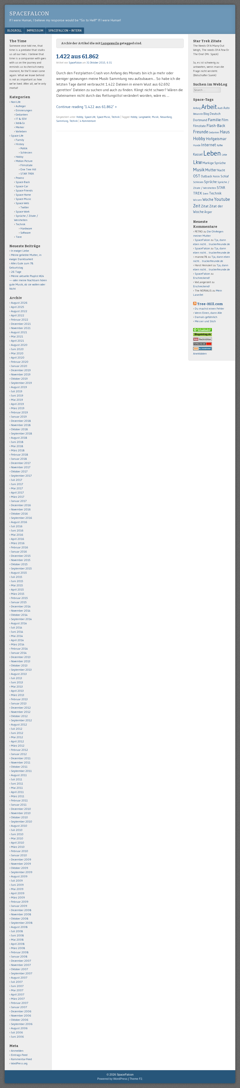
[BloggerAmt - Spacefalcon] (202, 349)
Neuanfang (166, 117)
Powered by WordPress (112, 1079)
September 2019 (21, 383)
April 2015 (17, 589)
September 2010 (21, 821)
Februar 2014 (19, 648)
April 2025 (17, 307)
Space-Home (23, 194)
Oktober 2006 (19, 1019)
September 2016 (21, 518)
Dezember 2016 (21, 505)
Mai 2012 (17, 737)
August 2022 (19, 311)
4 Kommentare (88, 121)
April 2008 (18, 944)
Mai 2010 (17, 838)
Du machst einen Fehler (209, 308)
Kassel (197, 154)
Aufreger (21, 106)
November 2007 (21, 965)
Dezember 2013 (20, 657)
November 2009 (21, 863)
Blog (206, 114)
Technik (116, 117)
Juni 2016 (17, 530)
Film (224, 120)
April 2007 (17, 994)
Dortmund (200, 120)
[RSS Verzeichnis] (202, 340)
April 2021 (17, 340)
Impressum (35, 30)
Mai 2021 (17, 336)
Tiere (19, 237)
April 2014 (17, 640)
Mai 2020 (17, 353)
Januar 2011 (18, 804)
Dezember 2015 (21, 555)
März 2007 (18, 998)
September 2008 (22, 922)
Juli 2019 (16, 391)
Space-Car (22, 186)
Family (20, 140)
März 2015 (17, 593)
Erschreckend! (201, 278)
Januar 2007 (19, 1007)
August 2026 (19, 302)
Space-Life (90, 117)
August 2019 (19, 387)
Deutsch (215, 114)
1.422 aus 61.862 (77, 56)
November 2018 (21, 425)
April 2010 (17, 842)
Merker (20, 127)
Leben (212, 153)
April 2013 (17, 690)
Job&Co (20, 123)
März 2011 (17, 796)
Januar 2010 (19, 855)
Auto (226, 108)
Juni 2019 (17, 395)
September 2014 (21, 619)
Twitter (24, 207)
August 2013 (19, 674)
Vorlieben (21, 131)
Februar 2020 (19, 361)
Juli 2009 (17, 880)
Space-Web (22, 203)
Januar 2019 (19, 416)
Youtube (222, 199)
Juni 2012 (17, 733)
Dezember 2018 (21, 420)
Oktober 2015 (19, 564)
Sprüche (210, 181)
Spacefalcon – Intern (65, 30)
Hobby (79, 117)
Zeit (196, 206)
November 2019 (20, 374)
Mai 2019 (17, 399)
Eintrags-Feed (19, 1055)
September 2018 (21, 433)
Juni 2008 (17, 935)
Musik (155, 117)
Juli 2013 (16, 678)
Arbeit (209, 107)
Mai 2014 (17, 636)
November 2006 (21, 1015)
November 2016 (21, 509)
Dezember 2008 (21, 910)
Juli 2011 (16, 779)
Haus (225, 132)
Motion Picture (24, 161)
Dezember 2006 (21, 1011)
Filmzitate (26, 165)
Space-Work (23, 211)
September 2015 (21, 568)
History (20, 144)
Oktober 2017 (19, 471)
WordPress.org (19, 1063)
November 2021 (20, 328)
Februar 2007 (19, 1003)
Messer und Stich (205, 321)
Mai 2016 (17, 534)
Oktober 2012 (19, 716)
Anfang (197, 108)
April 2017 (17, 492)
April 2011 (17, 792)
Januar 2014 (19, 652)
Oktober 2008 (19, 918)
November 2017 (20, 467)
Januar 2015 (19, 602)
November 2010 (21, 813)
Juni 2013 (17, 682)
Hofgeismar (216, 138)
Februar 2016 (19, 547)
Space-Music (103, 117)
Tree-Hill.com (210, 304)
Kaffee (220, 145)
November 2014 (20, 610)
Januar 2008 (19, 956)
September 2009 (21, 872)
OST (196, 176)
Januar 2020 (19, 366)
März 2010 (18, 847)
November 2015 (20, 560)
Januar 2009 (19, 906)
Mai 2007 (17, 990)
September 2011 (21, 771)
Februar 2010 (19, 851)
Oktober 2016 (19, 513)
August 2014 (19, 623)
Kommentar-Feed (21, 1059)
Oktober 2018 (19, 429)
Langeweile (144, 117)
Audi (220, 108)
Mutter (211, 170)
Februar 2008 (20, 952)
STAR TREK (27, 173)
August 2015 (19, 572)
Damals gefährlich (206, 317)
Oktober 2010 (19, 817)
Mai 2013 (17, 686)
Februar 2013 (19, 699)
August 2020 (19, 345)
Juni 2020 (17, 349)
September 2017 (21, 475)
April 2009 (17, 893)
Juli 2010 (16, 830)
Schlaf (225, 176)
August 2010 (19, 825)
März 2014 (17, 644)
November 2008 (21, 914)
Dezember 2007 (21, 960)
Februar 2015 (19, 598)
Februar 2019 (19, 412)
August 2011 (19, 775)
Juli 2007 (16, 981)
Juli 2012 (16, 728)
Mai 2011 (17, 787)
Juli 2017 (16, 480)
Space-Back (23, 182)
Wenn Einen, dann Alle (208, 312)
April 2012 (17, 741)
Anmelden (17, 1050)
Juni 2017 (17, 484)
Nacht (221, 170)
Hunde (196, 145)
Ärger (208, 212)
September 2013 (21, 669)
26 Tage (16, 271)
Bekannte (198, 114)
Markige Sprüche (214, 163)
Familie (214, 119)
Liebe (224, 154)
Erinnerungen (24, 110)
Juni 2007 (17, 986)
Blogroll (14, 30)
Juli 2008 (17, 931)
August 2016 (19, 522)
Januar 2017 (18, 501)
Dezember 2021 (21, 323)
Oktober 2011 (19, 766)
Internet (208, 144)
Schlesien (26, 152)
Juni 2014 (17, 631)
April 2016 (17, 539)
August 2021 (19, 332)
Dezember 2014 (21, 606)
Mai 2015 (17, 585)
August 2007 (19, 977)
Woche (207, 199)
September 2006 (22, 1024)
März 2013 (17, 695)
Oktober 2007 (19, 969)
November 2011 (20, 762)
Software (25, 232)
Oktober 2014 (19, 615)
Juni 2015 (17, 581)
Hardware (26, 228)
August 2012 (19, 724)
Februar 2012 (19, 750)
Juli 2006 (17, 1032)
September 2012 (21, 720)
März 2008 (18, 948)
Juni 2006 (17, 1036)
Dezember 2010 (21, 809)
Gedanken (22, 114)
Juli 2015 (16, 577)
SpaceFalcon (29, 13)
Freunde (200, 132)
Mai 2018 (17, 446)
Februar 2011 (19, 800)
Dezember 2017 (20, 463)
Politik (23, 148)
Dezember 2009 (21, 859)
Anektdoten (200, 353)
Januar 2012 (19, 754)
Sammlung (62, 121)
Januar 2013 (18, 703)
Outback (206, 176)
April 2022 (17, 315)
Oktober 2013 (19, 665)
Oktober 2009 (19, 868)
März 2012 (17, 745)
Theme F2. (136, 1079)
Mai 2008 (17, 939)
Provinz (20, 177)
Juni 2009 (17, 884)
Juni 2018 (17, 442)
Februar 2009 (19, 901)
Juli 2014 (16, 627)
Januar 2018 (19, 458)
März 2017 (17, 496)
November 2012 (20, 712)
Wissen (197, 200)
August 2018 (19, 437)
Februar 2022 (19, 319)
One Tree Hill (28, 169)
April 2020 (17, 357)
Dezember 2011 (20, 758)
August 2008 (19, 927)
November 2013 (20, 661)
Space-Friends (24, 190)
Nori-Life (16, 102)
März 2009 (18, 897)
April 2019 (17, 404)
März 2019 (17, 408)
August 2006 (19, 1028)
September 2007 (21, 973)
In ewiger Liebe (20, 250)
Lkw (197, 162)
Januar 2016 (19, 551)
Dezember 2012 (21, 707)
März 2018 (18, 450)
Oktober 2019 (19, 378)
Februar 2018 (19, 454)
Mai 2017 (17, 488)
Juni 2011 (17, 783)
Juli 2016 (16, 526)
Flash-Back (215, 125)
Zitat (205, 206)
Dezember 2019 (21, 370)
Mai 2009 (17, 889)
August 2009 (19, 876)
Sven (205, 193)
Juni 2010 (17, 834)
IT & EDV (21, 118)
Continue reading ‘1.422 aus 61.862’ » (86, 106)
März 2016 (18, 543)
